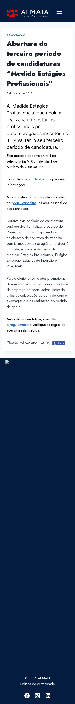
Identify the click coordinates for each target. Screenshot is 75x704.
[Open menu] (59, 13)
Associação (16, 35)
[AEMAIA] (28, 13)
